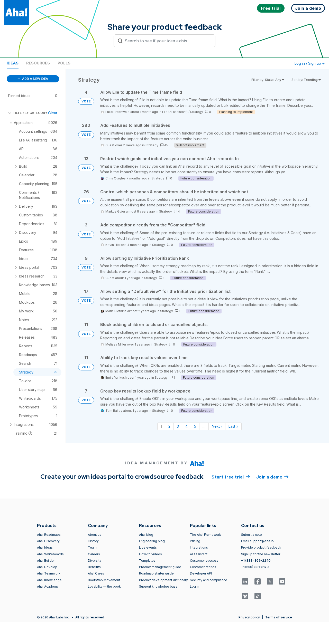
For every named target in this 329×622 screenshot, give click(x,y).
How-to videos (150, 554)
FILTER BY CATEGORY (30, 113)
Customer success (204, 560)
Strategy (196, 112)
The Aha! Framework (205, 535)
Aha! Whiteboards (50, 554)
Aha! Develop (47, 567)
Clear (52, 112)
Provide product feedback (261, 547)
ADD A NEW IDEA (34, 79)
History (93, 541)
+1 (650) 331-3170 (255, 567)
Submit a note (251, 535)
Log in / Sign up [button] (308, 63)
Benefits (94, 567)
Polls (64, 63)
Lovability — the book (104, 586)
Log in (194, 586)
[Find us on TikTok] (257, 596)
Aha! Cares (96, 573)
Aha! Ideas (45, 547)
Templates (147, 560)
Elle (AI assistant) (175, 112)
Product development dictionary (163, 580)
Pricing (195, 541)
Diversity (94, 560)
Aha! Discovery (48, 541)
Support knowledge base (158, 586)
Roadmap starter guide (156, 573)
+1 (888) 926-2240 (255, 560)
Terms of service (278, 617)
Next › (217, 426)
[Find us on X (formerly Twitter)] (270, 581)
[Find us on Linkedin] (245, 581)
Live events (148, 547)
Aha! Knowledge (49, 580)
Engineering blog (152, 541)
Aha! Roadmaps (49, 535)
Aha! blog (146, 535)
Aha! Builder (46, 560)
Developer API (201, 573)
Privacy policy (249, 617)
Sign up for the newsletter (260, 554)
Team (92, 547)
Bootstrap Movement (104, 580)
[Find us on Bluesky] (245, 596)
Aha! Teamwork (48, 573)
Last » (233, 426)
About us (94, 535)
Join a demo (272, 477)
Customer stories (203, 567)
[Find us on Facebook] (257, 581)
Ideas (13, 63)
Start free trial (231, 477)
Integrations (199, 547)
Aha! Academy (48, 586)
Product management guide (160, 567)
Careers (94, 554)
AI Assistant (198, 554)
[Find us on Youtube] (282, 581)
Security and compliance (208, 580)
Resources (38, 63)
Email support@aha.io (257, 541)
